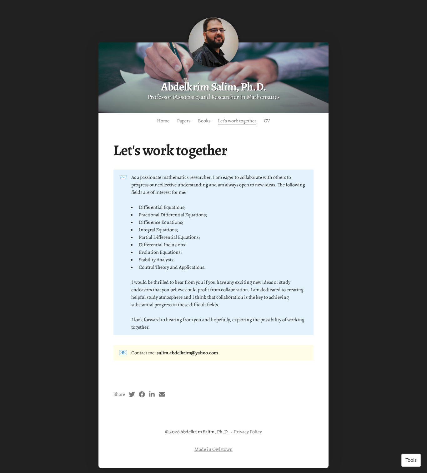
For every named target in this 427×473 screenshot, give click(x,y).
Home (163, 120)
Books (204, 120)
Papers (183, 120)
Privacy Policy (248, 431)
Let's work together (237, 120)
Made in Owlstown (213, 449)
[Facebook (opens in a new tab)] (142, 394)
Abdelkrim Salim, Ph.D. (213, 86)
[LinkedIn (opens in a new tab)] (152, 394)
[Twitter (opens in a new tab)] (132, 394)
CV (267, 120)
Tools (411, 460)
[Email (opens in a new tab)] (162, 394)
